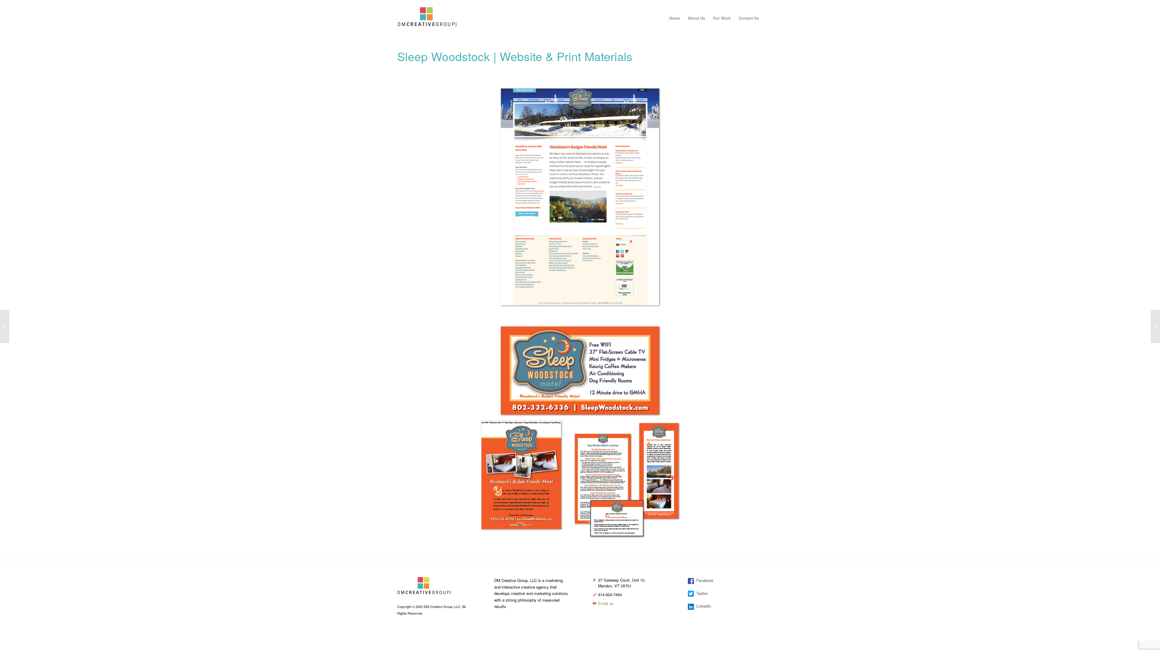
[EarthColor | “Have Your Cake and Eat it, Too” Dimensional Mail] (4, 326)
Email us (606, 603)
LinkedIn (702, 606)
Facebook (704, 580)
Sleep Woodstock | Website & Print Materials (515, 55)
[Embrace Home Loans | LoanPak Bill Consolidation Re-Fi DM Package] (1155, 326)
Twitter (701, 593)
